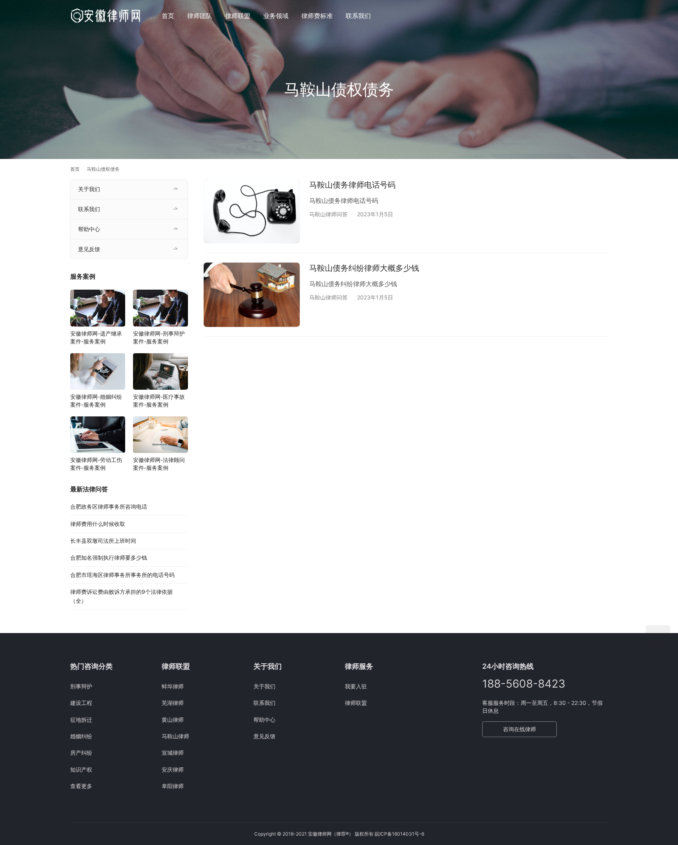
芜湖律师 (173, 702)
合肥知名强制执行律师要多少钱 (108, 557)
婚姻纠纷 (81, 736)
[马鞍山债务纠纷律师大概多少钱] (252, 295)
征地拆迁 (81, 719)
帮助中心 (89, 229)
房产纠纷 (81, 752)
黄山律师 (173, 719)
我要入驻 (356, 686)
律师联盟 (237, 16)
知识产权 (81, 769)
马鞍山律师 (175, 736)
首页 (168, 16)
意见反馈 (89, 249)
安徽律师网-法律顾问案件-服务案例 (159, 463)
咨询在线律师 (519, 729)
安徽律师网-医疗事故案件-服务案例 (159, 400)
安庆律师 (173, 769)
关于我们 (89, 189)
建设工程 (81, 702)
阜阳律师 (173, 786)
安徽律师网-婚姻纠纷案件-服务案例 (96, 400)
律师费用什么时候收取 (97, 523)
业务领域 (275, 16)
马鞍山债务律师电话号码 (352, 185)
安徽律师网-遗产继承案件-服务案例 (96, 337)
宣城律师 (173, 752)
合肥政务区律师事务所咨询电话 (108, 506)
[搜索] (604, 15)
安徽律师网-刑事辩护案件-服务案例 (159, 337)
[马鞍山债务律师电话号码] (252, 211)
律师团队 (199, 16)
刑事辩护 (81, 686)
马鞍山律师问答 (328, 214)
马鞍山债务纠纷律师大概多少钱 (364, 268)
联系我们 (358, 16)
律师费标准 (317, 16)
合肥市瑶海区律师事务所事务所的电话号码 (122, 574)
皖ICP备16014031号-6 (399, 834)
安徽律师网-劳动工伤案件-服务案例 (96, 463)
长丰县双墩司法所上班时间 (103, 540)
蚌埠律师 (173, 686)
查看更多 (81, 786)
